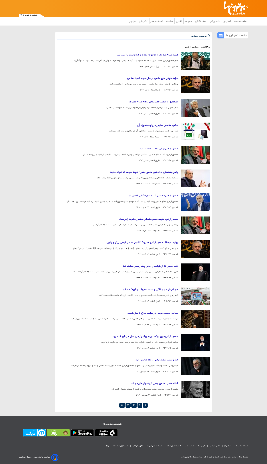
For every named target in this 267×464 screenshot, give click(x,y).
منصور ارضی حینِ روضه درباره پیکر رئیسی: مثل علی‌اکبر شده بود (145, 337)
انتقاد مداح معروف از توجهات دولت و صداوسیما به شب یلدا (147, 55)
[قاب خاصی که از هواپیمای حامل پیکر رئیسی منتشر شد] (195, 272)
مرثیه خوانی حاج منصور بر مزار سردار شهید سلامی (152, 78)
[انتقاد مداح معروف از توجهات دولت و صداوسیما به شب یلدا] (195, 61)
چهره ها (189, 21)
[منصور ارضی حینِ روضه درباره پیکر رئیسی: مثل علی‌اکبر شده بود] (195, 342)
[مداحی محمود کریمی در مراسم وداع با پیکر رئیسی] (195, 319)
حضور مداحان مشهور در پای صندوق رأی (157, 125)
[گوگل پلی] (82, 433)
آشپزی (179, 21)
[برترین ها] (234, 8)
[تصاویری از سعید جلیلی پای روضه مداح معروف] (195, 108)
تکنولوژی (143, 21)
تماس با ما (189, 446)
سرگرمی (133, 21)
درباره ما (202, 446)
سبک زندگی (201, 21)
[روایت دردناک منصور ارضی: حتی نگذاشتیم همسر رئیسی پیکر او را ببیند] (195, 248)
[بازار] (58, 433)
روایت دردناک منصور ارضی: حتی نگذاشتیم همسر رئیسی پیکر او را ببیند (141, 243)
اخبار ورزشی (215, 21)
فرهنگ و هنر (157, 21)
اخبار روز (227, 21)
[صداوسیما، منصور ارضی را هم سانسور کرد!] (195, 366)
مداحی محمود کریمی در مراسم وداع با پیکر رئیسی (152, 313)
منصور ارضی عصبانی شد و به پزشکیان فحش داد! (153, 196)
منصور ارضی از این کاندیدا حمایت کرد (159, 149)
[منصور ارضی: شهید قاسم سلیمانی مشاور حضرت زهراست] (195, 225)
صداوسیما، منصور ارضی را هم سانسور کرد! (156, 360)
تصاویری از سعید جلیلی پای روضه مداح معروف (153, 102)
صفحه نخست (240, 21)
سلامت (169, 21)
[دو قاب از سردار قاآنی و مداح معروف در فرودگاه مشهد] (195, 295)
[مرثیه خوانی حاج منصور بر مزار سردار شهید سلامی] (195, 84)
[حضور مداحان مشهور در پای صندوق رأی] (195, 131)
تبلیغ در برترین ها (154, 446)
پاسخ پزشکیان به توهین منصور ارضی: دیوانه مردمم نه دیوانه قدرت (144, 172)
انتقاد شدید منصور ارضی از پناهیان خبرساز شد (154, 383)
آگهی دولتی (137, 446)
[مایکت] (34, 433)
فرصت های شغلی (173, 446)
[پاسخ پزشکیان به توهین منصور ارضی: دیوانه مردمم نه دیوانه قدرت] (195, 178)
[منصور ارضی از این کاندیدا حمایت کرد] (195, 155)
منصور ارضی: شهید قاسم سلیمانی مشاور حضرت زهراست (148, 219)
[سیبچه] (106, 433)
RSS (107, 446)
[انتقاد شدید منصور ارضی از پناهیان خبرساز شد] (195, 389)
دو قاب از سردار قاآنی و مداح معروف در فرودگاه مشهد (150, 290)
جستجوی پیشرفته (121, 446)
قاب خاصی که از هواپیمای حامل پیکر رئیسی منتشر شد (150, 266)
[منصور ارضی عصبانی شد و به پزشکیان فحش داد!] (195, 202)
